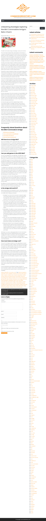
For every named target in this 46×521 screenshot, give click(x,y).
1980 (32, 162)
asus (32, 228)
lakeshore (33, 364)
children (32, 249)
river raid (32, 465)
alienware (33, 197)
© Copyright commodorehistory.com (23, 519)
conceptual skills (34, 278)
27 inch (32, 184)
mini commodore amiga (10, 281)
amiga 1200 (33, 205)
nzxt (32, 421)
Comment (3, 301)
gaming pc (33, 325)
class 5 (32, 252)
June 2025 (33, 108)
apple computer (34, 223)
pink (32, 442)
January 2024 (33, 136)
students (32, 486)
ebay (32, 299)
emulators (33, 302)
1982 (32, 164)
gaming (2, 279)
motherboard (33, 410)
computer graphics (35, 271)
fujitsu (32, 317)
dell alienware (33, 288)
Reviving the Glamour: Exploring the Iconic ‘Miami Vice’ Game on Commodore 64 (14, 290)
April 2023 (33, 150)
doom (32, 298)
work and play (19, 287)
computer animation (35, 270)
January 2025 (33, 116)
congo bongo (33, 280)
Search (31, 26)
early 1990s (18, 276)
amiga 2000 (33, 208)
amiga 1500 (33, 206)
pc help (32, 434)
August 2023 (33, 144)
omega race (33, 428)
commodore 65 (34, 262)
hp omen (33, 346)
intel (32, 358)
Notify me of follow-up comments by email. (9, 328)
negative (32, 415)
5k (31, 187)
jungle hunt (33, 361)
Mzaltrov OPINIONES (33, 71)
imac (32, 353)
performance (13, 284)
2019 (32, 175)
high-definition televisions (12, 279)
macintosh (33, 392)
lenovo (32, 372)
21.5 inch (32, 182)
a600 (32, 193)
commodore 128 (34, 257)
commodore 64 (34, 260)
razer (32, 462)
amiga (2, 272)
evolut (32, 307)
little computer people (35, 381)
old (31, 424)
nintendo (32, 420)
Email (2, 314)
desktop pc (33, 296)
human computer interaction (37, 350)
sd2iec (32, 472)
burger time (33, 244)
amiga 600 (33, 216)
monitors (14, 283)
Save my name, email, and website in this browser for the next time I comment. (13, 322)
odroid (32, 423)
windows (32, 506)
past (9, 284)
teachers (32, 490)
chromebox (33, 250)
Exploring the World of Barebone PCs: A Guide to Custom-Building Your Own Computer (36, 79)
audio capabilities (9, 273)
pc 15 (32, 431)
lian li (32, 376)
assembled (33, 226)
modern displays (19, 281)
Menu (3, 20)
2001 (32, 172)
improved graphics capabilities (7, 280)
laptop (32, 366)
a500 (32, 192)
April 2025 (33, 111)
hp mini (32, 345)
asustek (32, 229)
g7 (31, 319)
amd (32, 200)
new (32, 416)
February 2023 (33, 154)
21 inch (32, 180)
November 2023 (34, 139)
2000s (32, 171)
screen (32, 470)
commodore (11, 272)
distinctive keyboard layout (10, 276)
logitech (32, 382)
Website (2, 317)
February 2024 (34, 134)
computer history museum (36, 273)
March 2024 (33, 132)
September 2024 (34, 123)
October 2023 (33, 141)
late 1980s (21, 280)
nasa (32, 413)
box (31, 242)
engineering (33, 304)
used (32, 498)
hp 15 (32, 343)
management (34, 395)
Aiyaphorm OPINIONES (34, 60)
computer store (34, 275)
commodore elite (34, 265)
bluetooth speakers (35, 241)
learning (32, 371)
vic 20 (32, 503)
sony (32, 480)
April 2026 (33, 92)
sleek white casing (22, 285)
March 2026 (33, 93)
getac (32, 327)
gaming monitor (34, 324)
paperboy (33, 429)
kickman (32, 363)
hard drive (33, 335)
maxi (32, 398)
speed (32, 485)
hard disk (32, 333)
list (31, 377)
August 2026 (33, 85)
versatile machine (13, 287)
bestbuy (32, 237)
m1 (31, 384)
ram (32, 459)
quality (7, 285)
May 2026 (33, 90)
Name (2, 311)
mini (15, 272)
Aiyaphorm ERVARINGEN (34, 55)
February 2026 (34, 95)
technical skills (34, 491)
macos (32, 394)
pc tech (32, 437)
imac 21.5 (32, 354)
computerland (34, 276)
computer (33, 268)
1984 (32, 166)
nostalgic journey (4, 284)
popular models (19, 284)
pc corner (33, 433)
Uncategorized (34, 493)
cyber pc (32, 284)
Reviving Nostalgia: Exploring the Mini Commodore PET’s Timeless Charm (12, 293)
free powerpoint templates (36, 312)
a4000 (32, 190)
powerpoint (33, 446)
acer (32, 195)
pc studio (33, 436)
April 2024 (33, 131)
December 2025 (34, 98)
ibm (31, 351)
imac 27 (32, 356)
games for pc (33, 320)
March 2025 (33, 113)
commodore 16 (34, 258)
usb (31, 496)
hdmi (6, 279)
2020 (32, 177)
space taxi (33, 483)
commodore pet (34, 267)
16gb (32, 159)
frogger (32, 315)
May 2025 (33, 110)
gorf (32, 332)
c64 (32, 247)
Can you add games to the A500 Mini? (10, 133)
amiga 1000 (33, 203)
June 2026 (33, 89)
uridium (32, 494)
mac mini (33, 387)
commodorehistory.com (23, 16)
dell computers (34, 291)
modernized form (8, 283)
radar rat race (33, 455)
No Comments (12, 35)
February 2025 (33, 115)
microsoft (33, 402)
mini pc (32, 405)
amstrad (32, 219)
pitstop (32, 444)
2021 (32, 179)
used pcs (32, 499)
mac (32, 385)
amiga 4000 (33, 213)
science (32, 468)
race (32, 454)
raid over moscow (34, 457)
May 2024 (33, 129)
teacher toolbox (34, 488)
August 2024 (33, 124)
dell (31, 286)
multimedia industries (20, 283)
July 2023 (33, 145)
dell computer (34, 289)
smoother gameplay (5, 287)
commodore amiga (35, 263)
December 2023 (34, 137)
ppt (31, 447)
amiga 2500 (33, 210)
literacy (32, 379)
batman (32, 232)
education (33, 301)
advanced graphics (22, 272)
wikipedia (32, 504)
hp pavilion (33, 348)
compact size (10, 275)
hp (31, 341)
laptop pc (33, 367)
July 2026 (33, 87)
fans (17, 277)
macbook (33, 389)
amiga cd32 (33, 218)
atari (32, 231)
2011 (31, 174)
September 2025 (34, 103)
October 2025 (33, 102)
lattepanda (33, 369)
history (32, 340)
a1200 (32, 188)
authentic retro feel (17, 273)
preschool (33, 451)
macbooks (33, 390)
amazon (32, 198)
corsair (32, 281)
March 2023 (33, 152)
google (32, 330)
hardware (33, 337)
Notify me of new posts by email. (7, 331)
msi (31, 411)
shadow (32, 475)
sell (31, 473)
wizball (32, 509)
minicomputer (34, 407)
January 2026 (33, 97)
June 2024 (33, 128)
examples (33, 309)
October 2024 (33, 121)
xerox (32, 511)
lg (31, 374)
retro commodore (34, 464)
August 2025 (33, 105)
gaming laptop (34, 322)
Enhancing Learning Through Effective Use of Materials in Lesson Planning (38, 48)
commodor (33, 254)
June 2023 (33, 147)
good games (33, 328)
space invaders (34, 481)
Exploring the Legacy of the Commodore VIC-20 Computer (37, 62)
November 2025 (34, 100)
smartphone (33, 477)
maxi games (33, 400)
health (32, 338)
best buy (32, 236)
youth (32, 512)
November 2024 (34, 119)
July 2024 (33, 126)
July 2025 (33, 106)
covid (32, 283)
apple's (32, 224)
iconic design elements (22, 279)
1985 (32, 167)
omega (32, 426)
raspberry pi (33, 460)
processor (33, 452)
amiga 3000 (33, 211)
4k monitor (33, 185)
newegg (32, 418)
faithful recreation (12, 277)
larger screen (16, 280)
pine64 (32, 441)
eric (31, 306)
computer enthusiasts (17, 275)
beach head (33, 234)
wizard (32, 507)
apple (32, 221)
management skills (34, 397)
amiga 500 (6, 272)
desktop (32, 294)
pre (31, 449)
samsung (33, 467)
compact (5, 275)
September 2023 (34, 142)
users (32, 501)
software (32, 478)
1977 (32, 161)
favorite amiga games (22, 277)
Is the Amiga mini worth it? (8, 135)
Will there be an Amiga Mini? (8, 132)
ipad (32, 359)
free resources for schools (36, 314)
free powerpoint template (36, 311)
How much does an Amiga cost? (9, 137)
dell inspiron (33, 293)
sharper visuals (15, 285)
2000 (32, 169)
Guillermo (31, 77)
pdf (31, 439)
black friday (33, 239)
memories (3, 281)
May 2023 (33, 149)
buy (31, 245)
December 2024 (34, 118)
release (10, 285)
